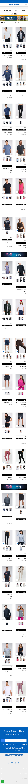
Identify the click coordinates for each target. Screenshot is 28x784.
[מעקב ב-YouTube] (12, 763)
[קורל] (24, 197)
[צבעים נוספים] (20, 46)
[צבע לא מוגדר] (10, 277)
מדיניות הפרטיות (19, 750)
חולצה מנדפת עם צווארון (8, 634)
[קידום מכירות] (14, 254)
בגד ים (24, 441)
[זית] (10, 318)
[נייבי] (17, 46)
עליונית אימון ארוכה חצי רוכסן (21, 403)
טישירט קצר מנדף (21, 328)
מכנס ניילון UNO (22, 132)
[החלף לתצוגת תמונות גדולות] (4, 22)
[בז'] (17, 468)
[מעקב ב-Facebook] (18, 763)
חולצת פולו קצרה (8, 55)
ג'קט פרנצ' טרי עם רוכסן (21, 56)
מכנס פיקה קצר (22, 93)
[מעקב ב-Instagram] (15, 763)
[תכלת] (17, 160)
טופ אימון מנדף (22, 207)
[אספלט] (20, 431)
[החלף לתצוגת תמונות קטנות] (2, 22)
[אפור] (20, 45)
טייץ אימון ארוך (22, 366)
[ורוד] (22, 393)
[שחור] (24, 46)
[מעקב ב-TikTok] (9, 763)
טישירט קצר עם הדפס (8, 243)
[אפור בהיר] (20, 84)
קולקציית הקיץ (14, 1)
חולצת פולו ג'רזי (22, 169)
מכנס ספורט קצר (8, 402)
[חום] (24, 236)
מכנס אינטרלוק (22, 477)
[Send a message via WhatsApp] (2, 781)
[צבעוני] (7, 549)
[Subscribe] (3, 740)
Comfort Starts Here (14, 731)
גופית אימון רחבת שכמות (21, 633)
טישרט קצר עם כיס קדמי (7, 169)
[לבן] (10, 46)
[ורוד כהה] (17, 357)
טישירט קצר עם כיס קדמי (7, 710)
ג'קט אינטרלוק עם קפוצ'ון (21, 290)
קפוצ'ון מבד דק (22, 558)
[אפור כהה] (17, 280)
